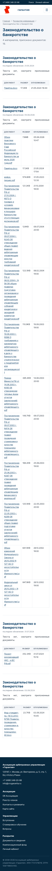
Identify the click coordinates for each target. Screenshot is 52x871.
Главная (6, 21)
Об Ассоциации (10, 796)
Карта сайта (8, 809)
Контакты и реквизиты (13, 804)
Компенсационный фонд (15, 844)
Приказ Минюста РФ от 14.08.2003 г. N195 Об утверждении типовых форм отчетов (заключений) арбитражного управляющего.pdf (11, 394)
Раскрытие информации (23, 21)
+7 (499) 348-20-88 (11, 2)
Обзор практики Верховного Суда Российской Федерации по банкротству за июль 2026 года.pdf (11, 150)
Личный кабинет (42, 2)
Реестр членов (10, 800)
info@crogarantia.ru (12, 783)
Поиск (31, 2)
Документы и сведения (14, 840)
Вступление (8, 820)
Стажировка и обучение (14, 824)
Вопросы (7, 829)
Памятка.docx (10, 88)
